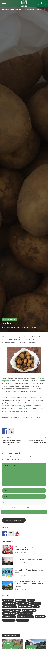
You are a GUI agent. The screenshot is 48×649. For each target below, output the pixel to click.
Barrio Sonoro (9, 603)
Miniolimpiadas (9, 613)
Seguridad (40, 617)
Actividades (8, 600)
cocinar (29, 417)
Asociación (20, 600)
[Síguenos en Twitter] (11, 533)
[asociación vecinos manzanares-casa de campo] (17, 533)
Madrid (6, 610)
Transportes (23, 620)
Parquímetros (9, 617)
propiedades (32, 391)
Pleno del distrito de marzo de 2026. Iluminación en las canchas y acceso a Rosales (29, 583)
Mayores (16, 610)
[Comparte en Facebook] (4, 431)
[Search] (44, 3)
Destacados (23, 603)
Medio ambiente (29, 610)
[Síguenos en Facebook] (4, 533)
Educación (35, 603)
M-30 (36, 607)
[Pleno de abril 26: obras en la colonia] (7, 561)
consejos (19, 408)
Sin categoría (9, 620)
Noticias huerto (9, 319)
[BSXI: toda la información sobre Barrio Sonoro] (7, 572)
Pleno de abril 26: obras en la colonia (28, 559)
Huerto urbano (25, 607)
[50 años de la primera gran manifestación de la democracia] (7, 549)
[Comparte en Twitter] (11, 431)
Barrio (31, 600)
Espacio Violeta (9, 607)
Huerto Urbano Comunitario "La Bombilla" (16, 327)
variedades (12, 391)
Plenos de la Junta (25, 617)
